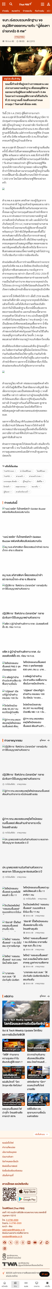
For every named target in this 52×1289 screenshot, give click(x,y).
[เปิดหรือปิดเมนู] (42, 4)
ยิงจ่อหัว (7, 486)
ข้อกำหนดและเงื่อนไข (10, 1161)
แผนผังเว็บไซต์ (8, 1142)
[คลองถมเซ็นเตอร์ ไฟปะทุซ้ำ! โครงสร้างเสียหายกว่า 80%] (13, 1099)
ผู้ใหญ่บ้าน (27, 481)
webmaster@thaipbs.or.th (13, 1229)
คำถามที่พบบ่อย (8, 1147)
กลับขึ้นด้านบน (40, 1134)
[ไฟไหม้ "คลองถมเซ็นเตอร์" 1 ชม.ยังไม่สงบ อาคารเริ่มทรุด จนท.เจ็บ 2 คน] (11, 943)
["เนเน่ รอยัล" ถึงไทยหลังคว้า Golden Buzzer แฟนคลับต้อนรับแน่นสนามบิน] (26, 520)
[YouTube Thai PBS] (35, 1242)
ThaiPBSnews (9, 471)
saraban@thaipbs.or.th (12, 1236)
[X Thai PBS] (10, 1242)
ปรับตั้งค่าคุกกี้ (7, 1175)
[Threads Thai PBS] (23, 1242)
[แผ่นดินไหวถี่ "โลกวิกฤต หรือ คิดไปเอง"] (13, 1072)
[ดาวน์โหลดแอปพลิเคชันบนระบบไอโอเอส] (27, 1191)
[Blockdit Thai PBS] (47, 1242)
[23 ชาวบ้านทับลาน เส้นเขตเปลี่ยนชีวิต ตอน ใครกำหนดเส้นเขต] (38, 1045)
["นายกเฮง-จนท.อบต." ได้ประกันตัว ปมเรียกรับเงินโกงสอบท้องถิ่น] (11, 977)
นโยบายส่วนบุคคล (9, 1152)
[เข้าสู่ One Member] (48, 4)
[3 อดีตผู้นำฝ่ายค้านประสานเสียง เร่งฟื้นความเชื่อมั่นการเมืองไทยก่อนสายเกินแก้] (11, 681)
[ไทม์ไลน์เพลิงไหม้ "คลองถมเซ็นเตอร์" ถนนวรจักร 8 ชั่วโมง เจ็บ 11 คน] (11, 909)
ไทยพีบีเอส (41, 471)
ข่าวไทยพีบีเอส (25, 471)
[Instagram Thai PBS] (16, 1242)
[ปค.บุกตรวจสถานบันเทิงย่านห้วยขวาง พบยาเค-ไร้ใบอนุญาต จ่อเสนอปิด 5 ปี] (26, 851)
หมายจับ (35, 486)
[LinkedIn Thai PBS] (4, 1248)
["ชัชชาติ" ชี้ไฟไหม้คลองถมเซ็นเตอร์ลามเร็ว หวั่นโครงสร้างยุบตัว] (11, 926)
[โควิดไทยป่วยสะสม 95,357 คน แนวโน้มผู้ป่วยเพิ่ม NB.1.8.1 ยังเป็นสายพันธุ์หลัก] (11, 709)
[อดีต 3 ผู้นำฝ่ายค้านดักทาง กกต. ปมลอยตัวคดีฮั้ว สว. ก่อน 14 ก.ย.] (26, 635)
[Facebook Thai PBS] (4, 1242)
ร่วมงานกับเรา (7, 1156)
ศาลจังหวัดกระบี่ (22, 491)
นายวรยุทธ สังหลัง (10, 481)
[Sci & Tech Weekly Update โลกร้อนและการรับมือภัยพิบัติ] (26, 1014)
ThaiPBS (7, 476)
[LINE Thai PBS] (29, 1242)
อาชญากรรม (19, 37)
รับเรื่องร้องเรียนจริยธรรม (12, 1170)
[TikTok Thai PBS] (41, 1242)
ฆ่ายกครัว (19, 476)
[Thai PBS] (25, 4)
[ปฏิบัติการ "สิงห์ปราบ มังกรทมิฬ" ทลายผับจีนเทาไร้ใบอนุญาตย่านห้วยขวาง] (26, 597)
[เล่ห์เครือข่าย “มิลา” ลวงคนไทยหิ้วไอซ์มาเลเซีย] (38, 1072)
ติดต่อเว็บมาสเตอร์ (9, 1166)
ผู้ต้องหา (7, 491)
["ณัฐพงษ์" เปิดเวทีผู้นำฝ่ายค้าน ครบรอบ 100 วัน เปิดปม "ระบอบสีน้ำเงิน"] (11, 695)
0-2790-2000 (12, 1219)
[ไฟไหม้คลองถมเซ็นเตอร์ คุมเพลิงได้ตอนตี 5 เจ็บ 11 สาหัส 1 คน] (11, 892)
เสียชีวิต (39, 481)
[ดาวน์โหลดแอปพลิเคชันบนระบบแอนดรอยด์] (27, 1199)
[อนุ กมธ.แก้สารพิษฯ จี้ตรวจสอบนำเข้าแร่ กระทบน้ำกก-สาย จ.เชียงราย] (26, 558)
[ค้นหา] (10, 4)
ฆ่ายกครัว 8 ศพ (35, 476)
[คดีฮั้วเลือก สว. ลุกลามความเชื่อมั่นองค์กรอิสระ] (38, 1099)
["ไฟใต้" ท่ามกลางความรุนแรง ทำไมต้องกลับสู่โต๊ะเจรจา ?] (13, 1045)
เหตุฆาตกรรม (20, 486)
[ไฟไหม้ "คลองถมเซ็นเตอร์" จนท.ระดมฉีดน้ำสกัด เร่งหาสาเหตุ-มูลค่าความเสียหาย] (11, 960)
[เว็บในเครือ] (3, 4)
